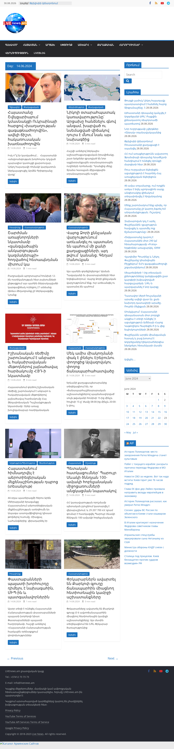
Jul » (135, 432)
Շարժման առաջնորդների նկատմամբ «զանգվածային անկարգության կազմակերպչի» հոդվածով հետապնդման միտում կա (33, 248)
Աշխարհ (83, 44)
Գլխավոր (11, 44)
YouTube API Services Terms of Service (27, 722)
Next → (113, 658)
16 (165, 411)
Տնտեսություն (47, 463)
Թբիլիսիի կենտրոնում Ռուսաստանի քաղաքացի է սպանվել (141, 145)
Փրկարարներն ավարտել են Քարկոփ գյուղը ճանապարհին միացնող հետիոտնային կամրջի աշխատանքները (91, 588)
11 (134, 411)
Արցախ (50, 44)
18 (134, 417)
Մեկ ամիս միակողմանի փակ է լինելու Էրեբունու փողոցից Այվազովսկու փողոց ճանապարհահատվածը (90, 362)
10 (127, 411)
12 (140, 411)
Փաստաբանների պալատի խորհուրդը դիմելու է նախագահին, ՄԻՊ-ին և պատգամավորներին (31, 588)
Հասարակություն (34, 227)
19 (140, 417)
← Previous (15, 658)
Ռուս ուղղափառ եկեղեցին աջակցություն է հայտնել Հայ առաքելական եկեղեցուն (142, 173)
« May (127, 432)
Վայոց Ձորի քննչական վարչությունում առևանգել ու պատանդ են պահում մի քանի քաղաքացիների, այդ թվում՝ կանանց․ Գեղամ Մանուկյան (90, 246)
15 (159, 411)
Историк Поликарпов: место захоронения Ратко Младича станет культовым (145, 455)
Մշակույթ (90, 463)
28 (152, 424)
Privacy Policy (12, 710)
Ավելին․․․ (130, 359)
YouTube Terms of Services (20, 716)
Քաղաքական (105, 44)
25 (134, 424)
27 (146, 424)
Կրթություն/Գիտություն (22, 463)
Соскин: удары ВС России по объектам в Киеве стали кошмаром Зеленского (145, 513)
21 (152, 417)
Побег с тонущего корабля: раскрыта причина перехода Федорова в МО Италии (146, 467)
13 (146, 411)
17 (127, 417)
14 (152, 411)
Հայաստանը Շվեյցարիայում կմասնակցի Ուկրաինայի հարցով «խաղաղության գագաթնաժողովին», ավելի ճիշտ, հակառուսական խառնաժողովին (32, 128)
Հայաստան (30, 44)
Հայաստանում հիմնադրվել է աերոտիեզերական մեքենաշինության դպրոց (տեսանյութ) (33, 477)
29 (159, 424)
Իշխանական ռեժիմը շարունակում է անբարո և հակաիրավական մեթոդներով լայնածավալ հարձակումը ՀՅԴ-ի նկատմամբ (33, 364)
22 (159, 417)
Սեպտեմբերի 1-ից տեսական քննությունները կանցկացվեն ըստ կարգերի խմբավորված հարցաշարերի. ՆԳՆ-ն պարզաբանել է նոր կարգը (146, 279)
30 (165, 424)
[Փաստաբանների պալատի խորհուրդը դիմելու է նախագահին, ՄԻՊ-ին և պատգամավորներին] (33, 541)
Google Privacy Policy (17, 728)
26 (140, 424)
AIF (132, 443)
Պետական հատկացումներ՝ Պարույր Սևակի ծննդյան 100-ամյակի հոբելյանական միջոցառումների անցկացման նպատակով (91, 479)
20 (146, 417)
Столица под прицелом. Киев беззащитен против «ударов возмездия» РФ (141, 559)
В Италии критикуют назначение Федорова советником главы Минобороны (144, 526)
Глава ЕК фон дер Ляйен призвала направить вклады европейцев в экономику (144, 492)
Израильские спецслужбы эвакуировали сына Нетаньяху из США (144, 538)
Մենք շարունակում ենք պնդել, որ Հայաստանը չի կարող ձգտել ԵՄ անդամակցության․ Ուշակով (145, 209)
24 (127, 424)
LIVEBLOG (39, 53)
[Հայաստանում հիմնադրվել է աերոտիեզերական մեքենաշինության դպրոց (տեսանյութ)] (33, 431)
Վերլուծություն (16, 53)
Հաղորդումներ (129, 44)
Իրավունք (15, 227)
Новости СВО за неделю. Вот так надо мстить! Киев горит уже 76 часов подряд (146, 480)
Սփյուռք (66, 44)
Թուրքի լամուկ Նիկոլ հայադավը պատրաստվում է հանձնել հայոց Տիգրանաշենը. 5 (145, 104)
